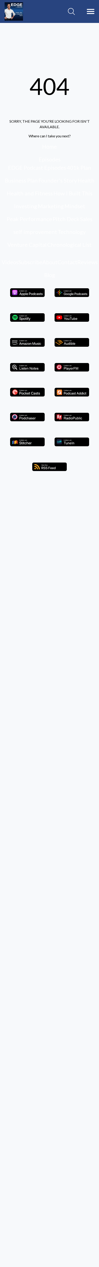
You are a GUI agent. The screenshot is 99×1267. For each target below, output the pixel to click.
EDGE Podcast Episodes (37, 167)
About (50, 262)
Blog (49, 275)
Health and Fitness (30, 193)
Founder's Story (57, 180)
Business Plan (21, 180)
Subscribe (30, 262)
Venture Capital (27, 244)
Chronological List (69, 244)
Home (49, 146)
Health (86, 180)
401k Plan (79, 167)
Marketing (51, 206)
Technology (72, 231)
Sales (86, 219)
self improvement (35, 231)
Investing (25, 206)
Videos (10, 262)
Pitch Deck (66, 219)
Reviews (87, 262)
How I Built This (72, 193)
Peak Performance (29, 219)
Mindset (74, 206)
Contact (67, 262)
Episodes (50, 159)
